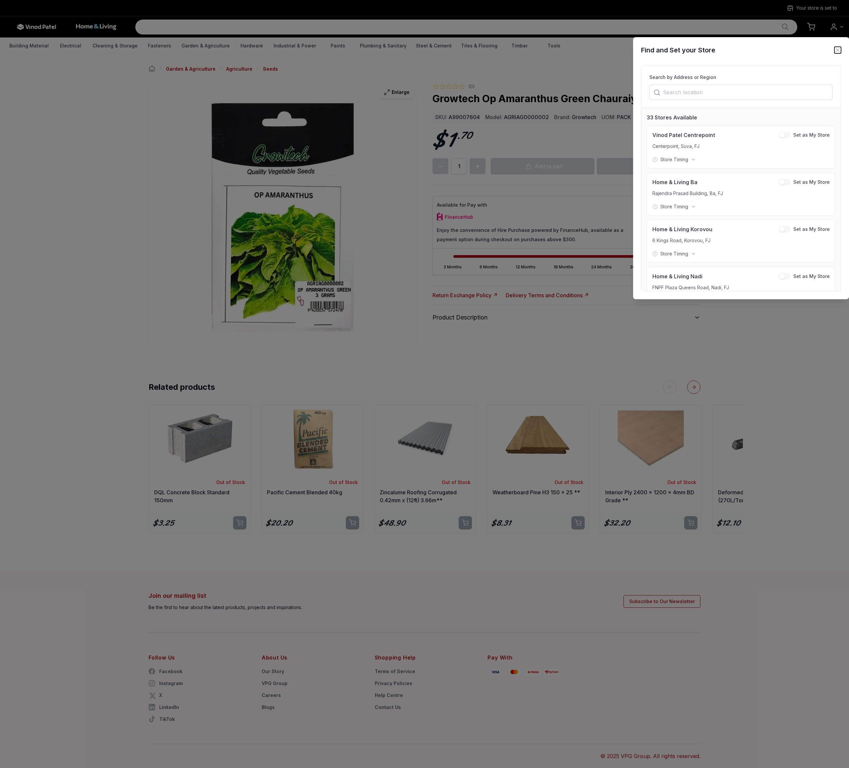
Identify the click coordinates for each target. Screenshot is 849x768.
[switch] (785, 135)
